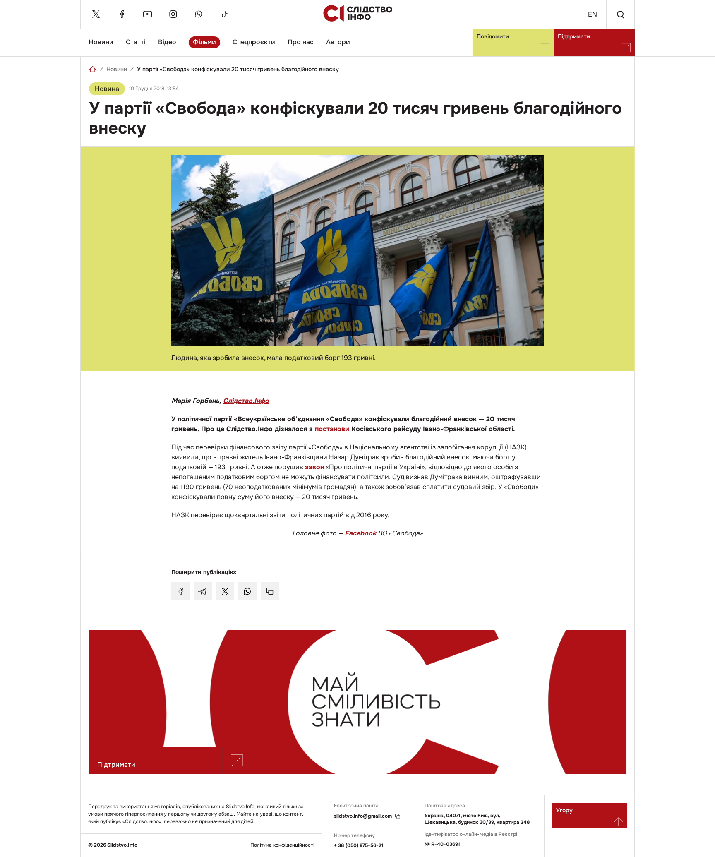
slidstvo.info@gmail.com (363, 816)
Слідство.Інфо (246, 400)
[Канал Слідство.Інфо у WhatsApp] (199, 14)
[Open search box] (620, 14)
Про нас (301, 42)
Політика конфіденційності (282, 845)
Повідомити (493, 36)
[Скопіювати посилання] (270, 591)
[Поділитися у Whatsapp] (247, 591)
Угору (564, 810)
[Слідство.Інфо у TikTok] (224, 14)
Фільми (204, 42)
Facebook (360, 533)
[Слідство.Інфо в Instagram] (173, 14)
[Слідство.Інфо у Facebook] (122, 14)
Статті (136, 42)
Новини (101, 42)
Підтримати (574, 36)
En (592, 14)
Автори (338, 42)
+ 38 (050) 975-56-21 (359, 845)
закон (314, 467)
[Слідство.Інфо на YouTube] (147, 14)
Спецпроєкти (254, 42)
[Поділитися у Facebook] (180, 591)
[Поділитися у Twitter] (225, 591)
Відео (167, 42)
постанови (332, 429)
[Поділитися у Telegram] (203, 591)
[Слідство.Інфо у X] (96, 14)
